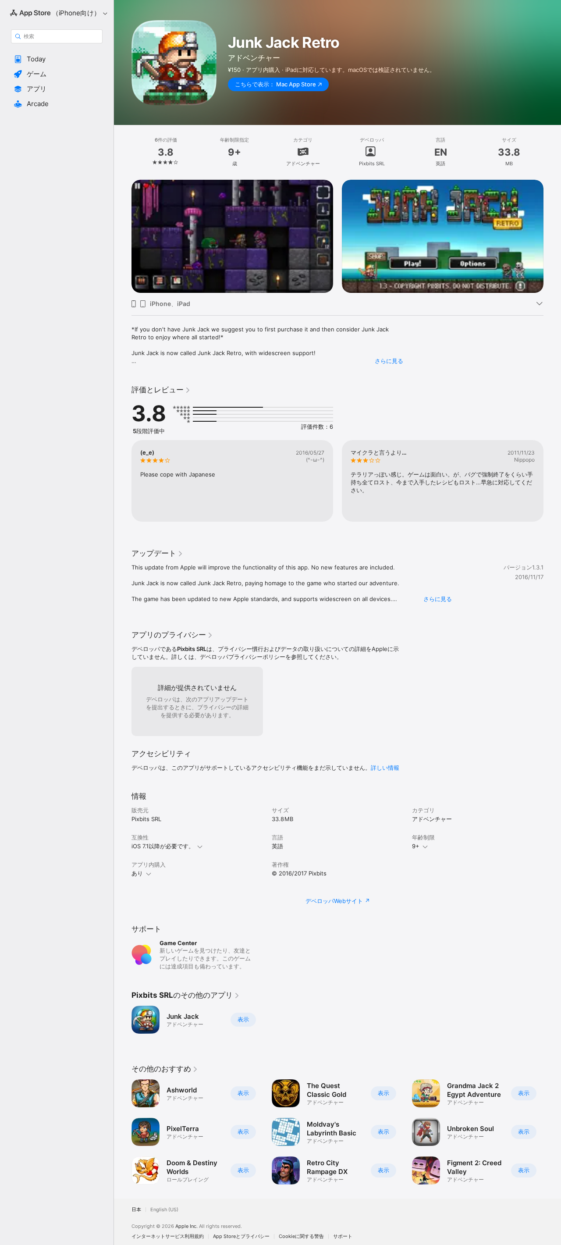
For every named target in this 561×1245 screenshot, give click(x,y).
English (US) (164, 1209)
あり (137, 873)
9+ (415, 846)
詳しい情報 (385, 767)
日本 (136, 1209)
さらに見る (389, 360)
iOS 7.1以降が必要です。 (162, 846)
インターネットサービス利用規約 (167, 1236)
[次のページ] (552, 225)
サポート (342, 1236)
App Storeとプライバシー (241, 1236)
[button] (56, 59)
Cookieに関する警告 (301, 1236)
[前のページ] (123, 225)
